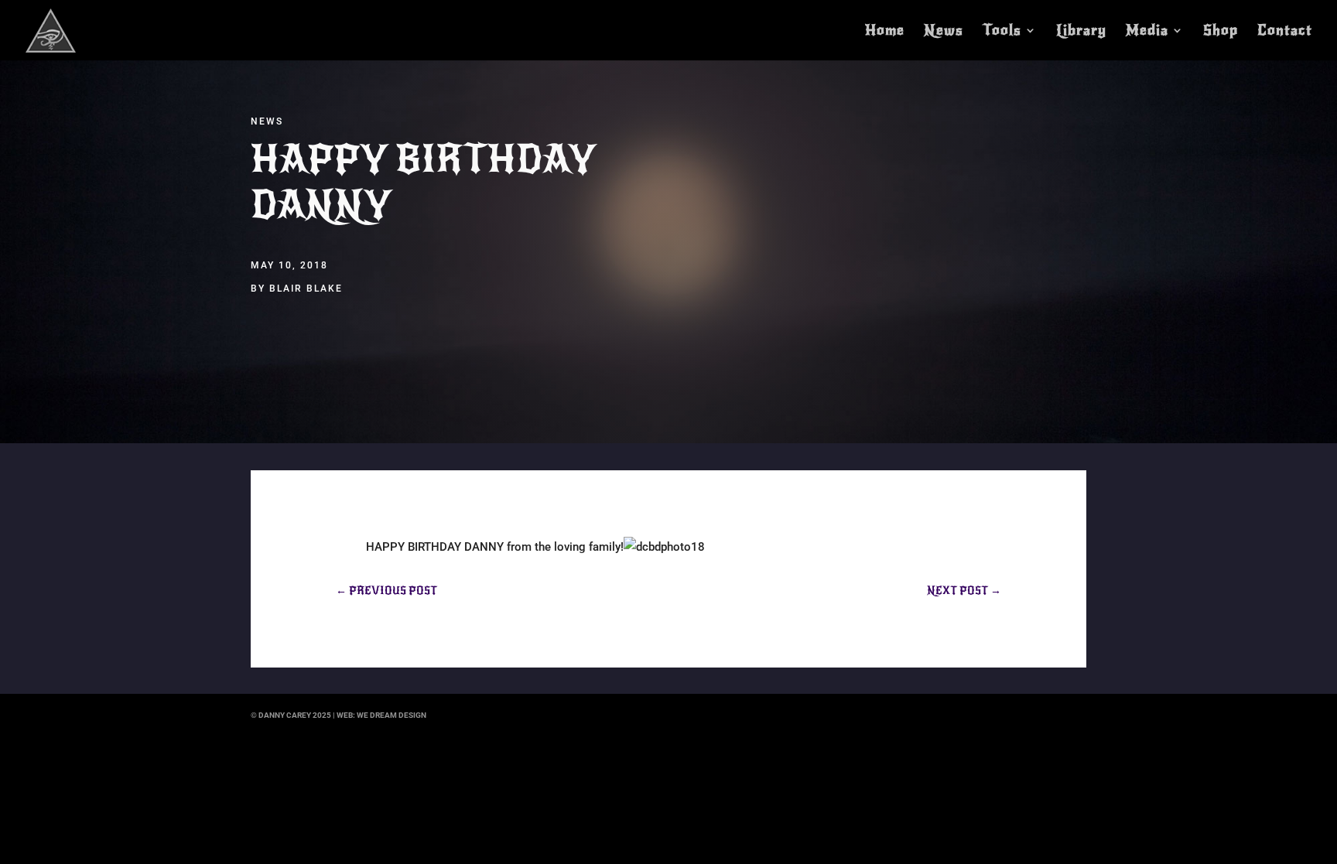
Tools (1002, 32)
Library (1081, 32)
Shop (1220, 32)
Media (1147, 32)
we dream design (391, 715)
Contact (1284, 32)
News (943, 32)
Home (884, 32)
